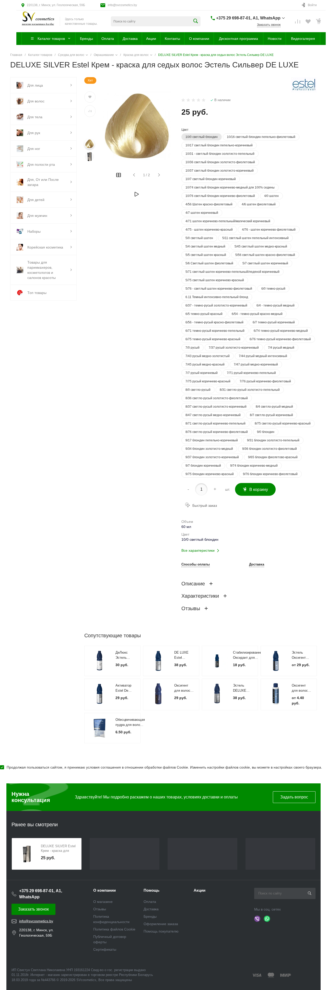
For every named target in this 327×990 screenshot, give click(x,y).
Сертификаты (104, 949)
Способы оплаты (195, 564)
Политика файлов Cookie (114, 929)
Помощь (151, 890)
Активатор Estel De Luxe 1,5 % (123, 690)
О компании (104, 890)
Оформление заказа (161, 924)
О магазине (103, 902)
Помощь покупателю (161, 931)
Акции (199, 890)
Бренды (150, 916)
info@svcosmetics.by (122, 5)
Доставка (256, 564)
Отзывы (99, 909)
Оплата (150, 902)
